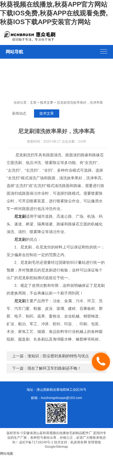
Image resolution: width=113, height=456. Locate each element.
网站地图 (6, 453)
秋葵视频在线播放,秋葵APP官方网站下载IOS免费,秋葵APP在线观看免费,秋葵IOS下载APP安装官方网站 (54, 13)
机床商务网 (78, 442)
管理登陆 (94, 442)
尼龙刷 (20, 216)
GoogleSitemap (56, 447)
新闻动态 (19, 113)
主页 (33, 102)
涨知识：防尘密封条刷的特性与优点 (58, 356)
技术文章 (46, 102)
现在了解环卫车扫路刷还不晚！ (54, 368)
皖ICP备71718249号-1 (36, 442)
